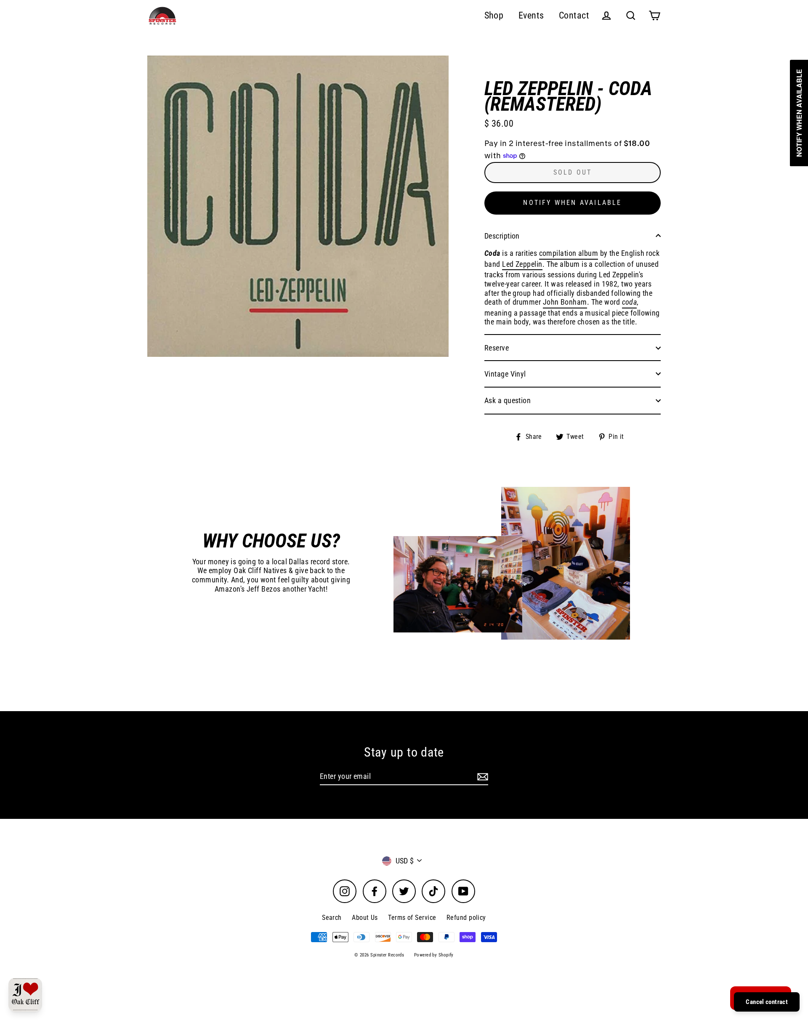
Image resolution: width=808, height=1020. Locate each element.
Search (332, 918)
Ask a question (507, 400)
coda (629, 302)
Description (502, 235)
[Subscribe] (481, 776)
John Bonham (565, 302)
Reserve (496, 347)
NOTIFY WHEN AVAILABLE (572, 203)
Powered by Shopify (434, 955)
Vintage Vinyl (505, 373)
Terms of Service (412, 918)
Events (531, 15)
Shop (494, 15)
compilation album (568, 253)
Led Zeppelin (522, 264)
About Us (365, 918)
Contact (574, 15)
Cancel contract (767, 1002)
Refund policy (466, 918)
